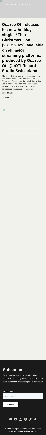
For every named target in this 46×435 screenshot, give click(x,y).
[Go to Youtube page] (10, 419)
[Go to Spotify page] (25, 419)
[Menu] (40, 4)
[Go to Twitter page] (34, 419)
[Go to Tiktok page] (30, 419)
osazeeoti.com (34, 429)
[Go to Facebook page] (15, 419)
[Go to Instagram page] (20, 419)
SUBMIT (10, 405)
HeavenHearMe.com (28, 431)
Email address (9, 391)
